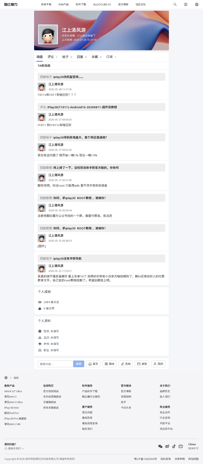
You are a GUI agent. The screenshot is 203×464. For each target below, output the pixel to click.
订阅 (111, 57)
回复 (82, 57)
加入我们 (165, 396)
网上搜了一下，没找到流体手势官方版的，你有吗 (86, 168)
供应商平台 (166, 429)
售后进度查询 (90, 423)
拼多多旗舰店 (51, 407)
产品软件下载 (90, 391)
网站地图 (193, 459)
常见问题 (87, 412)
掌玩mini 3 (10, 396)
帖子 (67, 57)
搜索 (78, 364)
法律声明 (179, 459)
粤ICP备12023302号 (145, 459)
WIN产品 (63, 4)
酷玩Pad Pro (11, 413)
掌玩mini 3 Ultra (13, 402)
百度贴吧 (126, 396)
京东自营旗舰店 (52, 396)
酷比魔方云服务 (91, 396)
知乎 (123, 402)
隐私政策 (166, 459)
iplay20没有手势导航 (67, 258)
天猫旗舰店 (49, 402)
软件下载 (81, 4)
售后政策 (87, 417)
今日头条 (126, 407)
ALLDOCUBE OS (102, 4)
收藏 (97, 57)
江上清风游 (55, 84)
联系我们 (87, 429)
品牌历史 (165, 391)
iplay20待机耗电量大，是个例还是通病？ (80, 137)
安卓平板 (46, 4)
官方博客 (123, 4)
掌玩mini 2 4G (12, 424)
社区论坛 (141, 4)
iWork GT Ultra (13, 391)
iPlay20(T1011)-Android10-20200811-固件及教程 (82, 107)
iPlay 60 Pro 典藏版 (15, 418)
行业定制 (165, 417)
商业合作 (165, 412)
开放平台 (165, 423)
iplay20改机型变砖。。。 (69, 77)
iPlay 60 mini (11, 407)
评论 (52, 57)
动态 (39, 57)
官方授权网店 (51, 391)
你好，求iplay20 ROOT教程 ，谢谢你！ (80, 198)
